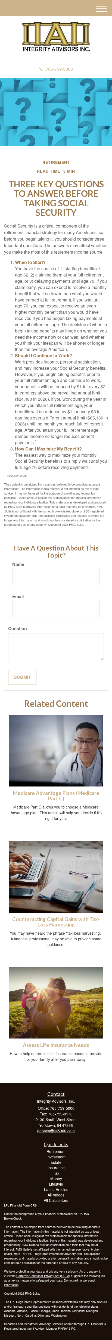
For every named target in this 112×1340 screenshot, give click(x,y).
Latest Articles (56, 1189)
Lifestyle (56, 1184)
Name (18, 564)
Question (17, 629)
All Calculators (56, 1200)
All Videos (56, 1195)
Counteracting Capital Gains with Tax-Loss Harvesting (56, 922)
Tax (56, 1173)
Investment (56, 1156)
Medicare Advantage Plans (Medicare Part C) (56, 796)
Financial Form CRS (23, 1205)
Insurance (56, 1167)
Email (18, 596)
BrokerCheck (13, 1218)
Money (56, 1178)
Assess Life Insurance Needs (56, 1045)
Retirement (56, 1151)
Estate (56, 1162)
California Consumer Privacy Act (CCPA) (43, 1275)
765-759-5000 (59, 69)
